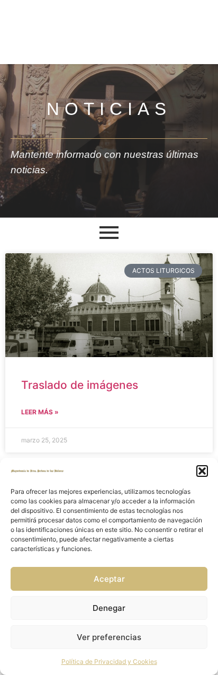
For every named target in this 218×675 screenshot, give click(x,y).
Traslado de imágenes (79, 385)
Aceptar (109, 579)
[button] (202, 471)
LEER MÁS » (40, 412)
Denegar (109, 608)
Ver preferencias (109, 637)
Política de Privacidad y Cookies (109, 661)
